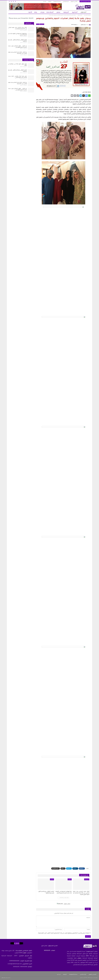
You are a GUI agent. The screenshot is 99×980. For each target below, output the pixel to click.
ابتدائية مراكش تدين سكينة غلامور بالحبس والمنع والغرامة (17, 46)
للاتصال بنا (16, 943)
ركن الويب (3, 977)
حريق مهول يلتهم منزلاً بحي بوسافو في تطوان (17, 34)
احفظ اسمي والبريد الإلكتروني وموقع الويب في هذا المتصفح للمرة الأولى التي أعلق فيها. (64, 933)
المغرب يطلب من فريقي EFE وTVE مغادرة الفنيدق (17, 52)
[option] (21, 41)
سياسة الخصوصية (57, 1)
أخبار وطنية (66, 12)
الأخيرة (30, 12)
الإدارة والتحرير (66, 1)
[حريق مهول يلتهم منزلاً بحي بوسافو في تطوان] (31, 35)
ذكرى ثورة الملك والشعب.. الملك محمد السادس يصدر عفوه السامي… (17, 28)
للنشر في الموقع (74, 1)
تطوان (79, 958)
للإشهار (49, 1)
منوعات (42, 12)
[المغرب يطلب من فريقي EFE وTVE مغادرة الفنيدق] (31, 53)
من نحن (44, 1)
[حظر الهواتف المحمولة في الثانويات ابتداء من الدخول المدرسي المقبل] (63, 884)
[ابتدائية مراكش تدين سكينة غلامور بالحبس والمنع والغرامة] (31, 47)
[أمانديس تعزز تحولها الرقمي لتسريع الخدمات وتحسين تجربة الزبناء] (31, 41)
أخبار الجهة (74, 12)
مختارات (38, 24)
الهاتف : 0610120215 (49, 950)
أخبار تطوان (83, 12)
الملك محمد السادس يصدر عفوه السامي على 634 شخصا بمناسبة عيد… (17, 64)
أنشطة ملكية (49, 12)
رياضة (35, 12)
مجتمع (58, 12)
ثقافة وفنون (42, 24)
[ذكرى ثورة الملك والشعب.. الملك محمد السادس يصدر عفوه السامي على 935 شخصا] (31, 29)
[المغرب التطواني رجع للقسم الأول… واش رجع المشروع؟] (46, 884)
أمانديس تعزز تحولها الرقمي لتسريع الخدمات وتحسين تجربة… (17, 40)
